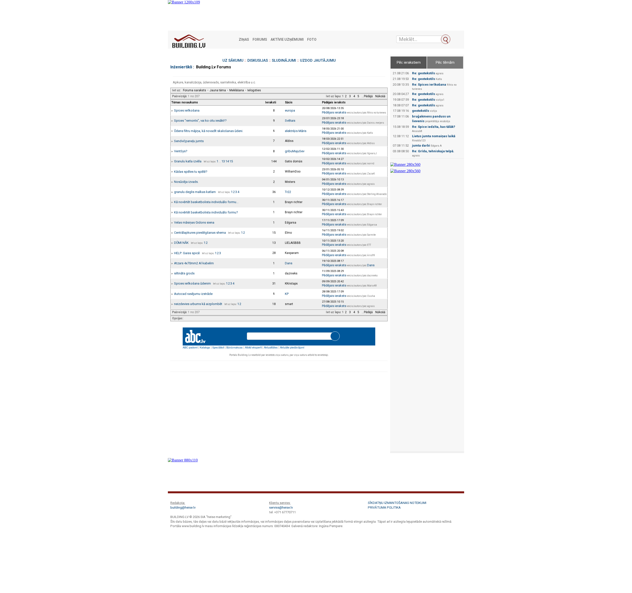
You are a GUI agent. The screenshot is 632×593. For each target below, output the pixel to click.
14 (227, 161)
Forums (260, 39)
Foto (311, 39)
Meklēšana (236, 90)
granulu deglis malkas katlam (195, 192)
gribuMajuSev (294, 151)
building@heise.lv (183, 507)
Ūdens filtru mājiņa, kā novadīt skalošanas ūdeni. (208, 131)
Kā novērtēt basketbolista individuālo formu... (206, 202)
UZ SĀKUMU (232, 60)
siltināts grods (184, 273)
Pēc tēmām (445, 62)
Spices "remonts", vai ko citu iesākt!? (200, 120)
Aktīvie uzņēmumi (287, 39)
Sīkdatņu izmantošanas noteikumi (397, 503)
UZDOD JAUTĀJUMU (318, 60)
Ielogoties (254, 90)
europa (290, 110)
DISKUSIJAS (257, 60)
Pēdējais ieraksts (334, 112)
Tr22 (288, 192)
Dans (288, 263)
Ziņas (244, 39)
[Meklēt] (445, 39)
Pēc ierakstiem (409, 62)
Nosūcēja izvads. (186, 182)
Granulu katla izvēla (187, 161)
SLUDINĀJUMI (284, 60)
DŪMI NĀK (181, 243)
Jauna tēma (218, 90)
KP (287, 294)
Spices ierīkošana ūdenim (192, 283)
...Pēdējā (367, 96)
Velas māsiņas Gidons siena (194, 222)
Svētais (290, 120)
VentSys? (180, 151)
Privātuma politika (384, 507)
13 (223, 161)
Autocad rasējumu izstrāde (193, 294)
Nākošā (380, 96)
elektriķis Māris (295, 131)
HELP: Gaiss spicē (187, 253)
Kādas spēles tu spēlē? (190, 171)
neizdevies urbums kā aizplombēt (198, 304)
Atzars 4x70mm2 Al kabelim (194, 263)
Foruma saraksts (194, 90)
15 (231, 161)
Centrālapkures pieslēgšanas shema (200, 232)
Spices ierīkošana (186, 110)
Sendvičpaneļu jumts (189, 141)
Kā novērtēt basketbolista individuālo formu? (206, 212)
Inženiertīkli (181, 67)
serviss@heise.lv (281, 507)
